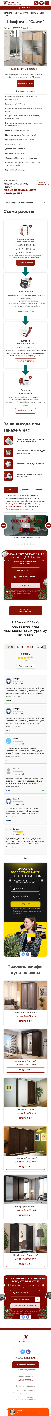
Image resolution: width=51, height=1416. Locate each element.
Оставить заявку (25, 262)
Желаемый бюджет (27, 577)
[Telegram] (23, 954)
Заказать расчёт (25, 83)
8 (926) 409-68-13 (27, 253)
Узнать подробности (42, 184)
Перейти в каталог (25, 410)
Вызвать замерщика (26, 312)
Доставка (25, 490)
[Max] (27, 954)
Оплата (38, 490)
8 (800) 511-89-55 (27, 245)
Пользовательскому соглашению (20, 593)
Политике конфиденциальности (26, 591)
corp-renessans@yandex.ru (25, 1370)
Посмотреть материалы (25, 611)
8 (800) (25, 1358)
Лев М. (15, 739)
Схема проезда (25, 1380)
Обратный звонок (25, 1364)
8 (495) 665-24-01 (27, 249)
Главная (8, 13)
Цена (8, 490)
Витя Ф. (16, 829)
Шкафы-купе (21, 13)
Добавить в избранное (25, 1386)
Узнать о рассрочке (25, 361)
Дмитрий (17, 709)
